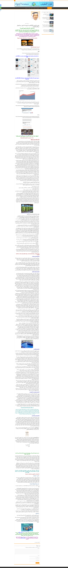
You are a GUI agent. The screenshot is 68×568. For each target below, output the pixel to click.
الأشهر (50, 12)
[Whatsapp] (0, 7)
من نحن (39, 0)
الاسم (38, 555)
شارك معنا (42, 0)
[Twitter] (0, 6)
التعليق (38, 548)
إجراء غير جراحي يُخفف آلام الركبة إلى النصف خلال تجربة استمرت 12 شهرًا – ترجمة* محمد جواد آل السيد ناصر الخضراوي (48, 31)
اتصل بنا (47, 0)
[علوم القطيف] (34, 4)
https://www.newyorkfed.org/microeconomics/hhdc (30, 86)
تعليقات (47, 12)
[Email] (0, 8)
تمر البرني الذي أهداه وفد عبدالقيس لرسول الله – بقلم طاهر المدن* (46, 15)
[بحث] (14, 0)
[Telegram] (0, 9)
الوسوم (44, 12)
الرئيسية (44, 0)
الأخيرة (52, 12)
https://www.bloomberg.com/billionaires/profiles (30, 53)
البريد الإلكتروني (37, 557)
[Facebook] (0, 5)
